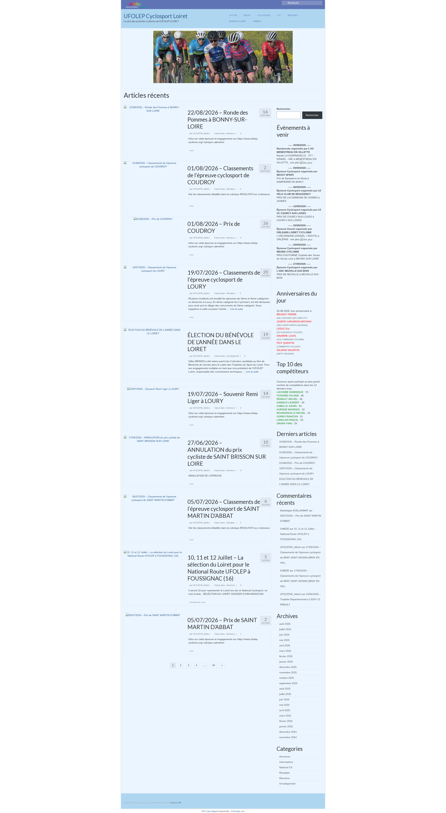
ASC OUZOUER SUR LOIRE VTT (291, 318)
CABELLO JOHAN (287, 406)
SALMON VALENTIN (288, 350)
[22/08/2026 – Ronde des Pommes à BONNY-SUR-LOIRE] (153, 108)
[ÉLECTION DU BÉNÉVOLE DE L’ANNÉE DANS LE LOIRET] (153, 331)
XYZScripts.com (237, 811)
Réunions (284, 778)
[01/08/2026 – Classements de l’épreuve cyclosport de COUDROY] (153, 164)
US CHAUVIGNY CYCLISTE (289, 332)
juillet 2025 (285, 694)
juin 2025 (284, 699)
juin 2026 (284, 634)
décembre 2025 (288, 667)
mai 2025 (284, 704)
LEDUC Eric (283, 328)
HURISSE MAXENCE (288, 409)
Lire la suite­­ (236, 309)
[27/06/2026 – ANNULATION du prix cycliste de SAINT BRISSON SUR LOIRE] (153, 439)
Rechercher (283, 108)
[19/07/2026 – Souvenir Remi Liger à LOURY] (153, 388)
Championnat (194, 602)
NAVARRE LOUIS (286, 335)
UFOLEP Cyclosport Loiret (155, 16)
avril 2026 (284, 645)
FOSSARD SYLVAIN (288, 395)
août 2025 (284, 688)
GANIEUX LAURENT (288, 402)
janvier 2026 (286, 661)
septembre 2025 (288, 683)
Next (296, 57)
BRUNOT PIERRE (287, 314)
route (191, 150)
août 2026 (284, 623)
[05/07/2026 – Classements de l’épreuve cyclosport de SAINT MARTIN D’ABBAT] (153, 498)
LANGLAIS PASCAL (287, 420)
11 (233, 80)
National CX (285, 767)
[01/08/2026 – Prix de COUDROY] (153, 218)
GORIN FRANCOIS (287, 416)
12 (237, 80)
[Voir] (306, 162)
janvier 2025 (286, 726)
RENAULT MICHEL (287, 399)
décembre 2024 (288, 731)
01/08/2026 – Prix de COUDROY (297, 463)
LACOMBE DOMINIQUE (290, 392)
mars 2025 (285, 715)
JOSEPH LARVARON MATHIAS (294, 321)
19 (213, 665)
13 (240, 80)
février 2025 (286, 721)
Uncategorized (232, 356)
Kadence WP (176, 803)
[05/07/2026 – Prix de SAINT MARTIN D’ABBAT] (153, 614)
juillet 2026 (285, 629)
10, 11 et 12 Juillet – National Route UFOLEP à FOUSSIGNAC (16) (298, 534)
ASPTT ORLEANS (285, 354)
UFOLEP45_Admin (201, 133)
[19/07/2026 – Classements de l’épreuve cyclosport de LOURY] (153, 269)
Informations (286, 762)
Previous (150, 57)
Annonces (230, 133)
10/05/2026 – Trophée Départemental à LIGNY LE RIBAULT (300, 599)
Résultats (230, 189)
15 (247, 80)
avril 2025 (284, 710)
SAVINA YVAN (284, 423)
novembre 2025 (288, 672)
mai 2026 (284, 640)
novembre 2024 (288, 737)
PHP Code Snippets (210, 811)
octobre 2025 (286, 677)
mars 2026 (285, 650)
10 (230, 80)
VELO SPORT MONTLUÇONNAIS (292, 325)
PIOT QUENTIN (285, 343)
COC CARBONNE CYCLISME (290, 339)
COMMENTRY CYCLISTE (288, 347)
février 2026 (286, 656)
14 (244, 80)
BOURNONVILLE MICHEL (291, 413)
